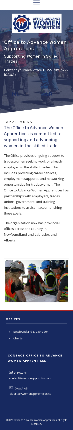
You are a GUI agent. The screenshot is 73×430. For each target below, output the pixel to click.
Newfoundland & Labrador (30, 331)
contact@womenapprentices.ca (30, 378)
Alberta (18, 338)
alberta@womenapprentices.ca (30, 393)
